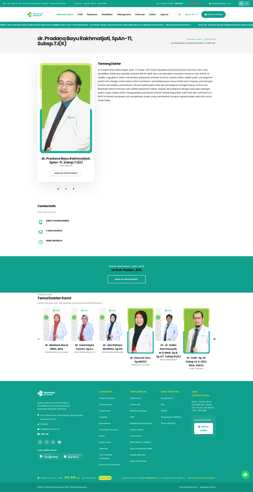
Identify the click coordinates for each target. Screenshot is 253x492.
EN (247, 3)
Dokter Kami (210, 39)
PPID (132, 417)
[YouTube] (59, 442)
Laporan (164, 14)
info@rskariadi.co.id (50, 429)
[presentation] (38, 339)
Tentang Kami (105, 404)
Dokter (152, 14)
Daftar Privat (105, 442)
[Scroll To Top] (248, 488)
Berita (102, 436)
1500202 (44, 424)
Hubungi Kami (124, 14)
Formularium (136, 436)
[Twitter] (65, 188)
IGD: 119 (44, 434)
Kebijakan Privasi (208, 487)
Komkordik (135, 404)
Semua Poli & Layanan (109, 464)
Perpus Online (136, 429)
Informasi (140, 14)
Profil (79, 14)
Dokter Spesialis (137, 454)
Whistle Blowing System (141, 423)
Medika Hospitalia (138, 410)
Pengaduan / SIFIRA (170, 417)
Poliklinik (103, 417)
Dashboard (135, 398)
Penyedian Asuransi (108, 429)
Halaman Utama (65, 14)
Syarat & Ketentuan (188, 487)
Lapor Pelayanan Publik (141, 448)
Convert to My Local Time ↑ (203, 478)
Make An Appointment (65, 173)
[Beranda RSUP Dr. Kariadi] (35, 14)
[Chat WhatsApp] (245, 475)
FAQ (163, 404)
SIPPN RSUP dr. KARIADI (140, 442)
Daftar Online (214, 14)
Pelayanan (92, 14)
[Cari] (179, 14)
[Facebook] (73, 188)
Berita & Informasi (138, 461)
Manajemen (105, 423)
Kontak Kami (167, 398)
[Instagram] (58, 188)
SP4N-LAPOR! (167, 423)
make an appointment (126, 279)
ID (241, 3)
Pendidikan (107, 14)
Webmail (103, 448)
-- (47, 223)
